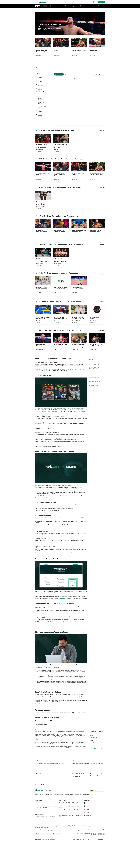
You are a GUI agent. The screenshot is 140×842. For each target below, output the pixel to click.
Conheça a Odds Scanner (94, 364)
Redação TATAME (76, 54)
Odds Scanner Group (87, 794)
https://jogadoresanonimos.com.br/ (66, 830)
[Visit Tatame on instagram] (98, 5)
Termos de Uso (78, 794)
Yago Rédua (38, 292)
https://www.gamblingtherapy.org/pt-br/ (51, 830)
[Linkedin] (88, 839)
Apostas (59, 2)
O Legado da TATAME (93, 362)
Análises (76, 2)
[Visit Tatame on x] (101, 5)
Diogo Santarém (39, 320)
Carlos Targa (57, 235)
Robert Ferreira (39, 54)
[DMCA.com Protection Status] (101, 834)
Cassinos (64, 2)
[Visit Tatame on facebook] (96, 5)
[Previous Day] (94, 74)
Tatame (81, 2)
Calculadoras (70, 2)
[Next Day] (103, 74)
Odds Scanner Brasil (39, 784)
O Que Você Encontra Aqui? (95, 371)
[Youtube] (90, 839)
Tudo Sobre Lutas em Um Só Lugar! (95, 382)
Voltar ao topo (100, 839)
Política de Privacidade (58, 794)
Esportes (55, 2)
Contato (41, 794)
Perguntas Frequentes (93, 385)
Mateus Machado (39, 263)
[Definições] (91, 2)
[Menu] (36, 2)
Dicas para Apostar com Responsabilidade (94, 378)
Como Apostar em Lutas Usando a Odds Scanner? (96, 374)
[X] (85, 839)
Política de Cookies (69, 794)
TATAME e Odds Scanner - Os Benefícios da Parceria (95, 368)
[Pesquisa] (88, 2)
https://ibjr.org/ (78, 830)
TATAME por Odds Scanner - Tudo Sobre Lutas (96, 359)
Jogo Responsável (48, 794)
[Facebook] (83, 839)
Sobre (36, 794)
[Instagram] (80, 839)
